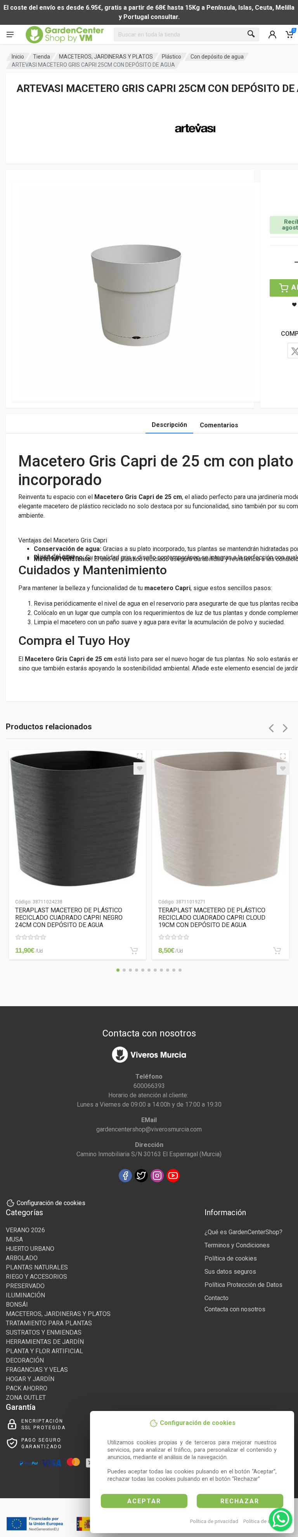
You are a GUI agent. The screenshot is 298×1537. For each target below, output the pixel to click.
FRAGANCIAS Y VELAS (37, 1369)
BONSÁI (17, 1304)
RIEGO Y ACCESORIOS (36, 1276)
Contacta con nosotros (234, 1309)
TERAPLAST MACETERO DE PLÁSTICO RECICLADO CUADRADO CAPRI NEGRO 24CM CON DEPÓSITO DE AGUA (69, 918)
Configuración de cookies (51, 1203)
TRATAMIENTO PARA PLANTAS (49, 1323)
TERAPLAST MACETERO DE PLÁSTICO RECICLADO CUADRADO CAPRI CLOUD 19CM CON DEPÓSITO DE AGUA (211, 918)
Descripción (169, 424)
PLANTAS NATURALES (37, 1267)
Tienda (41, 57)
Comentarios (219, 425)
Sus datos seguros (230, 1271)
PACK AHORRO (26, 1388)
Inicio (18, 57)
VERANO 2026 (25, 1230)
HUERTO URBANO (30, 1248)
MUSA (14, 1239)
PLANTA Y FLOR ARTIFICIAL (44, 1351)
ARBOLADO (22, 1258)
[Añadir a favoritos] (139, 768)
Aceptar (144, 1501)
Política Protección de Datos (243, 1284)
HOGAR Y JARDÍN (30, 1379)
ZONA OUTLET (26, 1397)
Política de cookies (264, 1521)
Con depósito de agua (217, 57)
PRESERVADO (25, 1286)
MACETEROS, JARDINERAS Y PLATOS (106, 57)
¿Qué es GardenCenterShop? (243, 1232)
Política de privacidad (214, 1521)
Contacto (216, 1298)
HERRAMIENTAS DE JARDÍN (45, 1341)
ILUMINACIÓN (25, 1295)
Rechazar (239, 1501)
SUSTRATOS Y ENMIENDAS (43, 1332)
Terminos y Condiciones (237, 1245)
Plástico (171, 57)
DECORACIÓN (25, 1360)
